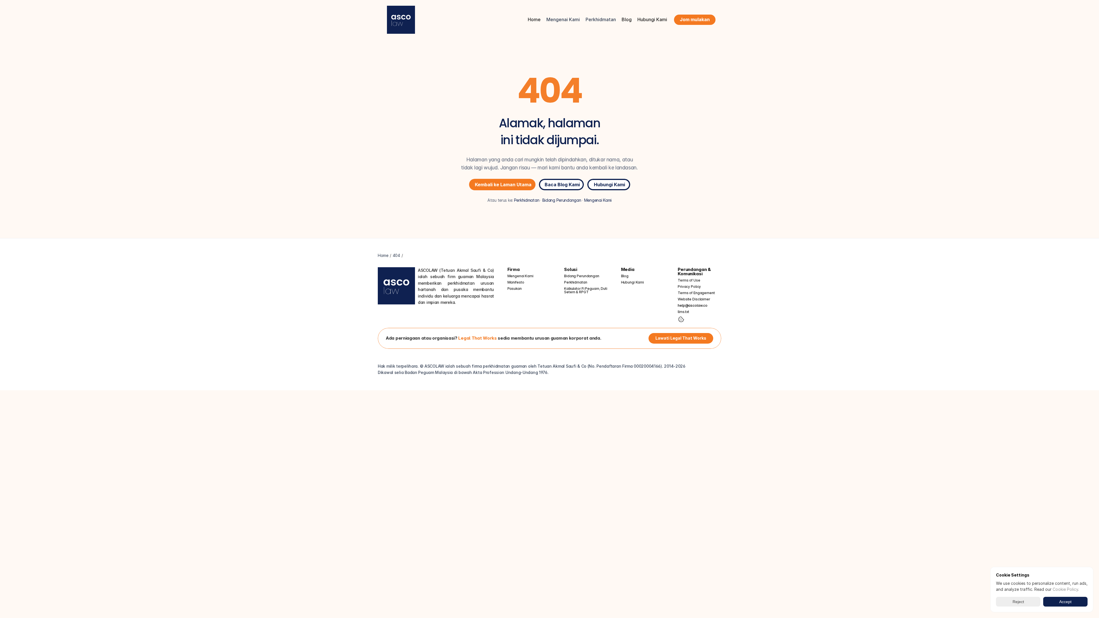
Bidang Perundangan (561, 200)
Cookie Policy (1065, 589)
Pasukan (514, 288)
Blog (627, 19)
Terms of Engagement (696, 293)
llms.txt (683, 312)
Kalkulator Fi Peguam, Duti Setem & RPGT (586, 290)
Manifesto (515, 282)
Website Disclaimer (694, 299)
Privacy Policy (689, 286)
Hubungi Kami (652, 19)
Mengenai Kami (598, 200)
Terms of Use (689, 280)
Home (534, 19)
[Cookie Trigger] (681, 319)
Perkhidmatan (526, 200)
